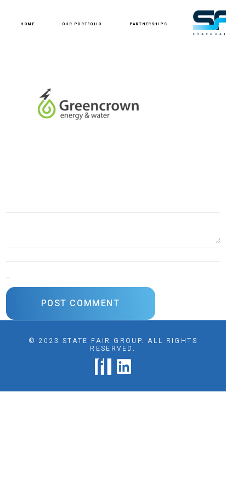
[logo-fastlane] (103, 366)
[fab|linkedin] (124, 366)
